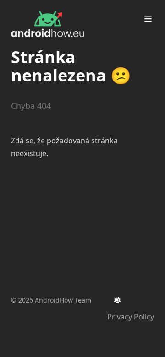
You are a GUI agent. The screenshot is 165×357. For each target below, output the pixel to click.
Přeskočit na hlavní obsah (68, 8)
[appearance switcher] (117, 300)
